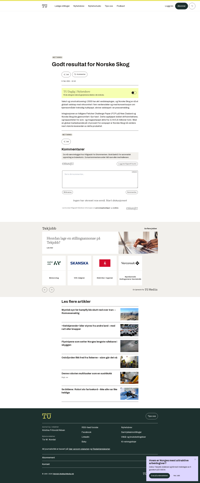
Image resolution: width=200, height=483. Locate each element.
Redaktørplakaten (101, 449)
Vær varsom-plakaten (79, 449)
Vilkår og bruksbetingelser (133, 437)
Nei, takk (177, 476)
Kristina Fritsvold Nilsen (53, 430)
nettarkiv (57, 57)
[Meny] (192, 6)
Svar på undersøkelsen (159, 476)
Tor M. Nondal (49, 439)
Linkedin (85, 437)
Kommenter (81, 74)
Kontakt (46, 464)
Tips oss (152, 416)
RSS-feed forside (90, 427)
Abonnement (48, 457)
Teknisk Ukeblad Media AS (63, 474)
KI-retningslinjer (128, 442)
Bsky (84, 442)
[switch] (134, 92)
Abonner (182, 6)
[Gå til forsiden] (44, 6)
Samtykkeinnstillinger (131, 432)
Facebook (86, 432)
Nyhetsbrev (126, 427)
